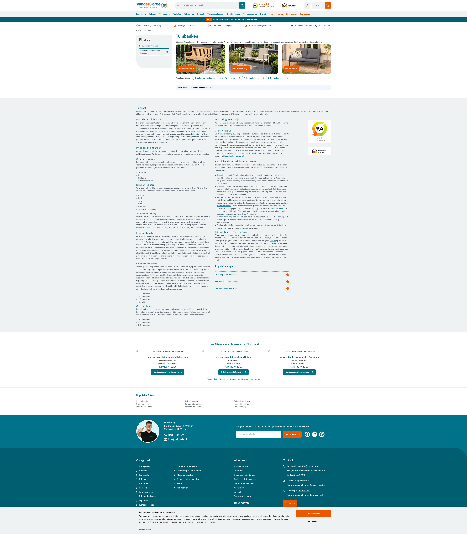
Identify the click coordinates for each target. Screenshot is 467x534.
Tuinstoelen (164, 14)
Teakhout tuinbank (224, 206)
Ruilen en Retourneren (245, 479)
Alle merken (182, 488)
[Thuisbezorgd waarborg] (289, 5)
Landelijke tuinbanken (193, 404)
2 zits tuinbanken (142, 401)
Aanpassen (312, 521)
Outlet (263, 14)
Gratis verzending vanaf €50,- (260, 26)
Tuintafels (177, 14)
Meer (271, 14)
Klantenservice (306, 14)
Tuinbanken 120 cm (241, 404)
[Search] (242, 5)
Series (179, 484)
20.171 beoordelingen (266, 6)
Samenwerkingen (242, 496)
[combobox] (210, 5)
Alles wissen (155, 46)
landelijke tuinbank (278, 209)
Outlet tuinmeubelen (186, 466)
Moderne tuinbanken (193, 407)
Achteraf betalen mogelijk (221, 26)
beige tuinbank (196, 134)
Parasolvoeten (145, 492)
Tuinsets (152, 14)
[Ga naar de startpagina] (152, 5)
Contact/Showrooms (303, 26)
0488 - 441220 (324, 26)
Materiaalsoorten (184, 475)
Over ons (238, 471)
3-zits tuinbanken (142, 404)
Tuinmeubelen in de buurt (189, 479)
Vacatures (239, 488)
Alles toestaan (314, 514)
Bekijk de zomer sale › (250, 19)
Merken (279, 14)
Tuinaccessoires (250, 14)
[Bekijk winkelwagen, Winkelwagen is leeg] (328, 5)
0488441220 (304, 491)
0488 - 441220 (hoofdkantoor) (305, 466)
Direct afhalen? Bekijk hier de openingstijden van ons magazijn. (233, 379)
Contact (288, 503)
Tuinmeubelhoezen (215, 14)
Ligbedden (143, 501)
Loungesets (141, 14)
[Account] (307, 5)
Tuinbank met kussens (242, 401)
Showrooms (291, 14)
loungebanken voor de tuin (234, 156)
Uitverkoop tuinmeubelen (188, 471)
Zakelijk (237, 492)
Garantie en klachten (244, 484)
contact (273, 241)
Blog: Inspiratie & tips (244, 475)
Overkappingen (233, 14)
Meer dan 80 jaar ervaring (150, 26)
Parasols (201, 14)
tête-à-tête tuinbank (263, 145)
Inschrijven (290, 434)
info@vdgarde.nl (302, 481)
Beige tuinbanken (191, 401)
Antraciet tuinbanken (144, 407)
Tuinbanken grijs (240, 407)
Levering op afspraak (185, 26)
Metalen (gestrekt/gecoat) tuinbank (230, 217)
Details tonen (145, 529)
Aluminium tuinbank (224, 175)
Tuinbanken (189, 14)
